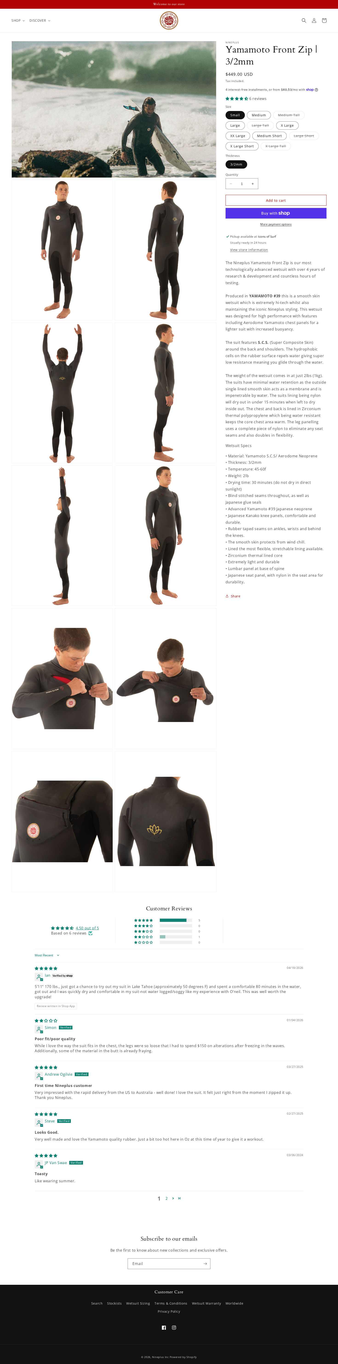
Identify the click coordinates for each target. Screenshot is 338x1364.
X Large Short (242, 146)
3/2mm (236, 164)
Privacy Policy (169, 1311)
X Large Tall (278, 147)
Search (97, 1303)
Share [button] (236, 596)
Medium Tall (291, 116)
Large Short (306, 136)
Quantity (232, 174)
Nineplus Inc (160, 1357)
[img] (46, 968)
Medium (259, 115)
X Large (287, 125)
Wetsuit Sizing (138, 1303)
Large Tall (263, 126)
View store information (249, 250)
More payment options (276, 224)
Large (235, 125)
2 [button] (167, 1198)
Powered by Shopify (183, 1357)
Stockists (114, 1303)
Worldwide (234, 1303)
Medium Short (269, 136)
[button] (18, 20)
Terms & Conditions (171, 1303)
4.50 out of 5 (87, 928)
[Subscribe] (205, 1263)
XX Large (237, 136)
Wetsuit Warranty (206, 1303)
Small (235, 115)
